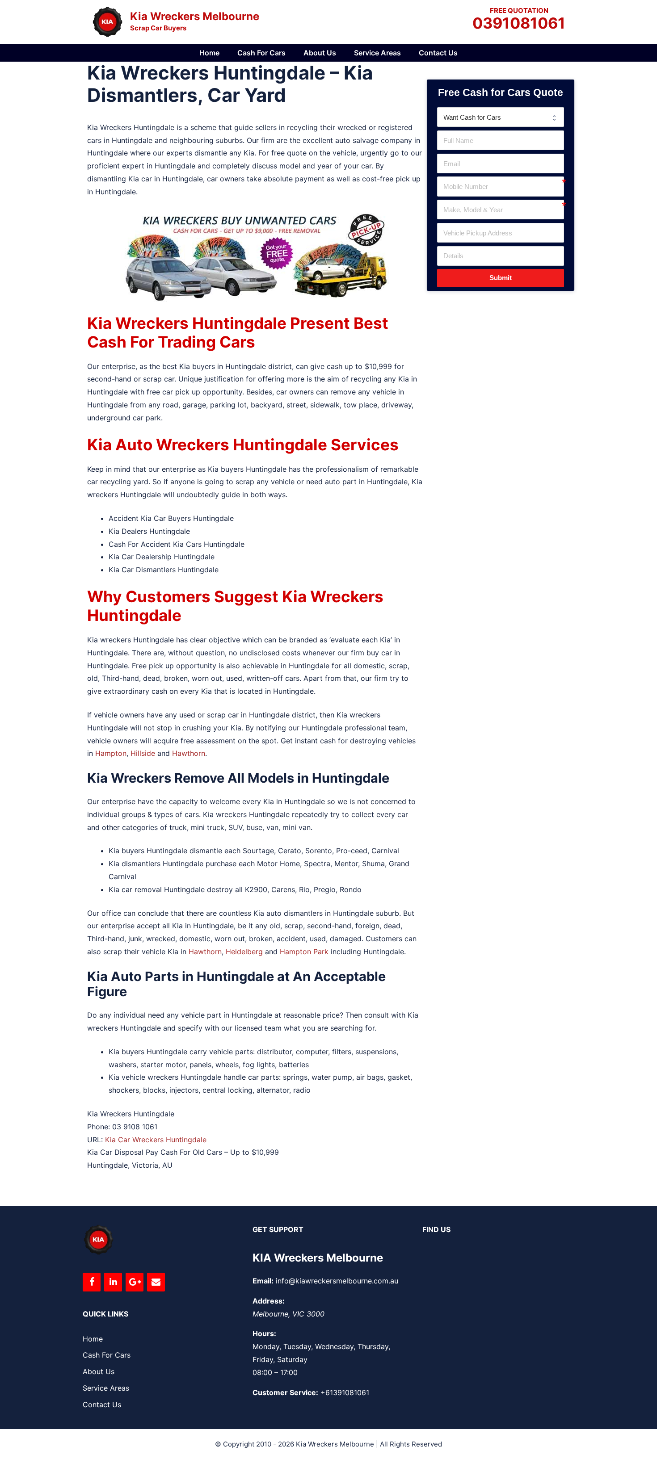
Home (209, 52)
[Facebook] (92, 1282)
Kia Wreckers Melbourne (194, 16)
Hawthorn (188, 753)
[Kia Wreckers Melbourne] (107, 21)
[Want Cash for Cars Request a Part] (500, 117)
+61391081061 (344, 1392)
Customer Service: (285, 1392)
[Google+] (134, 1282)
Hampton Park (304, 951)
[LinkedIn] (113, 1282)
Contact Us (438, 52)
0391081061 (518, 23)
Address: (269, 1300)
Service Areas (377, 52)
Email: (263, 1280)
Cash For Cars (261, 52)
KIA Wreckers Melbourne (318, 1257)
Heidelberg (244, 951)
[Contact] (156, 1282)
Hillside (143, 753)
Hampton (110, 753)
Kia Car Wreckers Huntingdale (155, 1139)
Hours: (264, 1333)
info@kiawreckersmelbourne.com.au (337, 1280)
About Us (319, 52)
